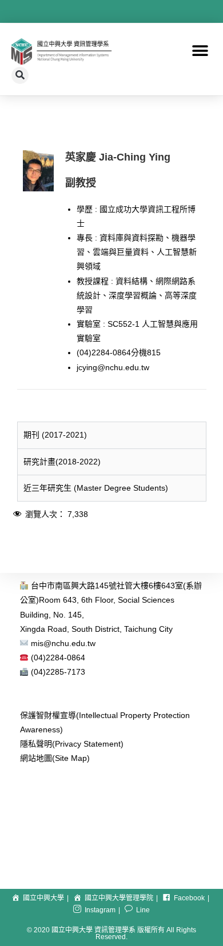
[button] (200, 51)
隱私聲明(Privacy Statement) (72, 743)
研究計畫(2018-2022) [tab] (62, 461)
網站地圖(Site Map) (55, 758)
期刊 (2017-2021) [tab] (55, 434)
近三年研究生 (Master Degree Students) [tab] (95, 487)
